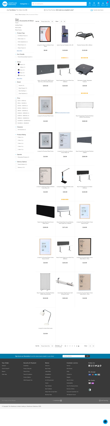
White (22, 67)
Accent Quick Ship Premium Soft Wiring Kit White (65, 293)
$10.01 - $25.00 (23, 105)
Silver (22, 75)
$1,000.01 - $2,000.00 (24, 120)
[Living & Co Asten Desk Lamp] (45, 317)
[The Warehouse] (57, 400)
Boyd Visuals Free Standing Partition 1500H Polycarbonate (45, 293)
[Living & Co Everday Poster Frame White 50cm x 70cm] (84, 282)
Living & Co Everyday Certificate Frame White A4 (65, 152)
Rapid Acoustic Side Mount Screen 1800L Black (46, 222)
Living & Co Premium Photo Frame (45, 116)
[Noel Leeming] (103, 400)
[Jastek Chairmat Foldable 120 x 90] (65, 34)
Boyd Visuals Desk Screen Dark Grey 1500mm (65, 81)
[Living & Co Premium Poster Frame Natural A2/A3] (45, 246)
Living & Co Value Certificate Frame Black (45, 45)
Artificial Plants (18, 25)
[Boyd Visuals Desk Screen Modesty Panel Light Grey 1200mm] (65, 211)
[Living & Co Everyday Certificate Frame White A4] (65, 140)
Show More (19, 50)
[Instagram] (94, 366)
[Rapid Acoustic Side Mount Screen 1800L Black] (45, 211)
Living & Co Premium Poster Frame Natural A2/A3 (45, 258)
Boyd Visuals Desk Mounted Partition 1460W (84, 152)
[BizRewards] (89, 383)
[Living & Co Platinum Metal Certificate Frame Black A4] (45, 176)
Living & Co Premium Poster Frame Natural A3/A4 (85, 222)
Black (22, 64)
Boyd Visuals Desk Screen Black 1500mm (84, 187)
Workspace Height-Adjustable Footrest (84, 81)
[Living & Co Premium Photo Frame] (45, 105)
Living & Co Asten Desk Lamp (45, 328)
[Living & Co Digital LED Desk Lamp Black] (65, 176)
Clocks (16, 22)
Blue (22, 72)
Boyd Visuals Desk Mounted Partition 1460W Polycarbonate (84, 116)
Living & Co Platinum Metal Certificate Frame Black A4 (45, 187)
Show (57, 21)
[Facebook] (91, 366)
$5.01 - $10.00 (22, 103)
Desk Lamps (18, 27)
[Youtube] (98, 366)
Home (16, 14)
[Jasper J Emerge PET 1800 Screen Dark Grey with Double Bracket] (45, 69)
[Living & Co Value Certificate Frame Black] (45, 34)
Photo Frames (18, 30)
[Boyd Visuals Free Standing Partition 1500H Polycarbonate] (45, 282)
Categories (25, 4)
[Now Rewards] (92, 383)
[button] (105, 421)
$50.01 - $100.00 (23, 110)
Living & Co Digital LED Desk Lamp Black (65, 187)
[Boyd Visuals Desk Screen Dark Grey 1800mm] (65, 246)
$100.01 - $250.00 (23, 113)
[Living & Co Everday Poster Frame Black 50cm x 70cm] (84, 246)
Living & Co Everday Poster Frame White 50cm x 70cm (85, 293)
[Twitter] (96, 365)
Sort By (37, 21)
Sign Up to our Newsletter (22, 356)
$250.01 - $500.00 (23, 115)
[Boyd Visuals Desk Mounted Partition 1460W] (84, 140)
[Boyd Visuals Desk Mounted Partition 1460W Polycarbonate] (84, 105)
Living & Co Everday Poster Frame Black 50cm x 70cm (85, 258)
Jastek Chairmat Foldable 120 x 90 (65, 45)
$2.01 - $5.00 (22, 100)
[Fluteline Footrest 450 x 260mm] (84, 34)
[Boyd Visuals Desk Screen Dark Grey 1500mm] (65, 69)
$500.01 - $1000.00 (23, 118)
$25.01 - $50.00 (23, 108)
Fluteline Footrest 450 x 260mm (84, 45)
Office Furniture (22, 14)
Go (87, 356)
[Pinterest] (100, 366)
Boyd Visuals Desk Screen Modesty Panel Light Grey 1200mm (65, 222)
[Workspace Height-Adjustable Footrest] (84, 69)
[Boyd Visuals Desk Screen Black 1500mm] (84, 176)
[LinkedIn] (89, 366)
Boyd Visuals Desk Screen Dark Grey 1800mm (65, 258)
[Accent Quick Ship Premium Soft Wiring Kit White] (65, 282)
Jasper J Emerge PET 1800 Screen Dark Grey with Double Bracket (45, 81)
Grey (22, 70)
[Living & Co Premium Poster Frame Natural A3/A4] (84, 211)
